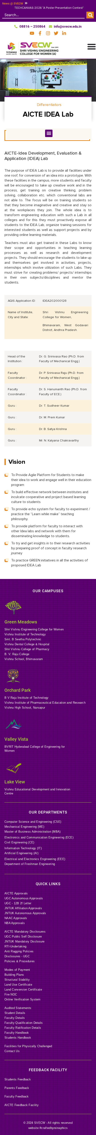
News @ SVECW (12, 3)
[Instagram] (48, 33)
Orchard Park (17, 690)
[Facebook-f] (40, 33)
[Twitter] (56, 33)
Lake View (14, 782)
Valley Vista (16, 739)
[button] (48, 133)
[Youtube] (32, 33)
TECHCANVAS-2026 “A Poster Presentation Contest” (49, 8)
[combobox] (43, 15)
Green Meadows (20, 622)
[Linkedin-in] (64, 33)
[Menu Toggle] (91, 46)
